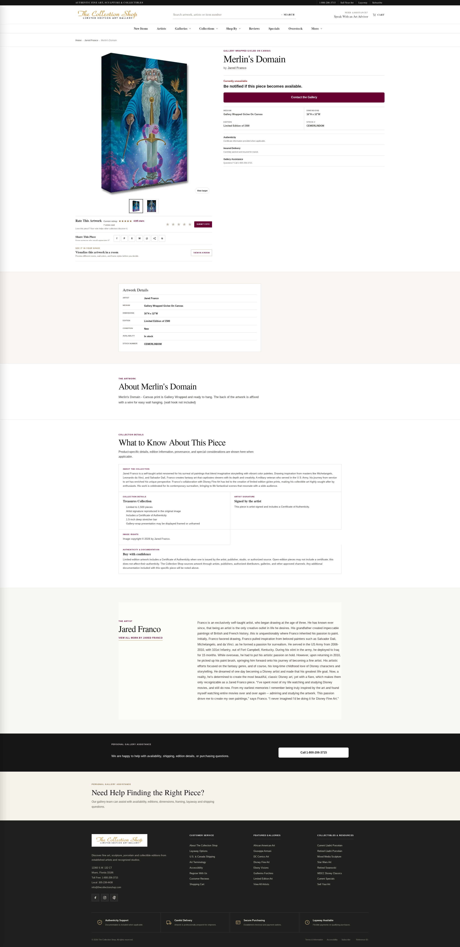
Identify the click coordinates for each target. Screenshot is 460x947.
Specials (274, 28)
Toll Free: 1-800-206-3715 (105, 877)
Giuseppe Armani (262, 851)
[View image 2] (152, 206)
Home (78, 40)
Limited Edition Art (263, 878)
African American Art (264, 845)
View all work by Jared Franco (141, 638)
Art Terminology (198, 862)
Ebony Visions (261, 867)
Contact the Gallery (304, 97)
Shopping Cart (197, 884)
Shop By (231, 28)
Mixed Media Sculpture (329, 856)
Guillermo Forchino (263, 873)
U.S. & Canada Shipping (202, 856)
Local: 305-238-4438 (102, 882)
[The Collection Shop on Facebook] (95, 897)
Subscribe (377, 2)
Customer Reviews (199, 878)
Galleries (181, 28)
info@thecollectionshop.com (106, 887)
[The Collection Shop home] (107, 15)
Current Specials (326, 878)
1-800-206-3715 (327, 2)
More (315, 28)
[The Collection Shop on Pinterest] (114, 897)
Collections (206, 28)
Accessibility (196, 867)
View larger (202, 191)
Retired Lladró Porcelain (329, 851)
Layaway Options (199, 851)
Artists (161, 28)
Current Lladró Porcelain (329, 845)
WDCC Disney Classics (329, 873)
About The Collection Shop (203, 845)
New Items (141, 28)
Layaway (362, 2)
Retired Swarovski (326, 867)
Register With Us (198, 873)
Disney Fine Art (262, 862)
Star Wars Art (324, 862)
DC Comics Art (261, 856)
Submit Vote (203, 224)
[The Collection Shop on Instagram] (105, 897)
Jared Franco (91, 40)
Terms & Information (314, 940)
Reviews (254, 28)
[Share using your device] (154, 238)
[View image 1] (136, 206)
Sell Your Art (347, 2)
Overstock (295, 28)
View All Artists (261, 884)
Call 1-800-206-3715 (313, 752)
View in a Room (202, 253)
